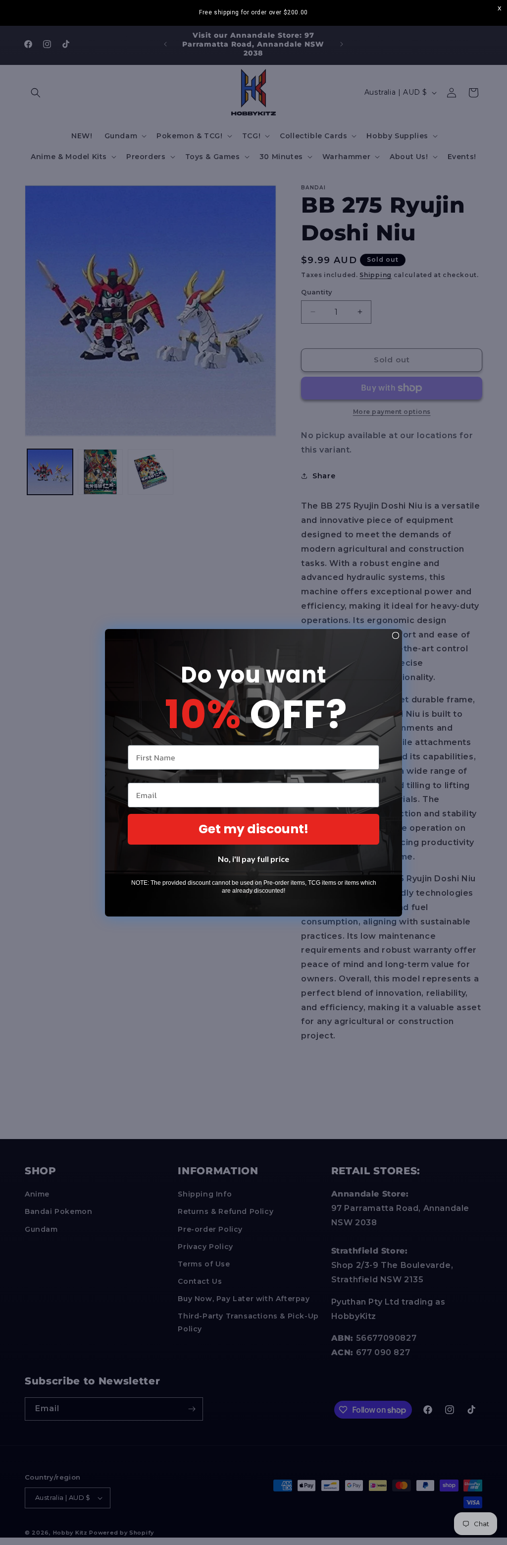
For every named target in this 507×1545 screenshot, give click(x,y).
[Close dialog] (395, 635)
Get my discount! (253, 829)
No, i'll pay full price (253, 858)
